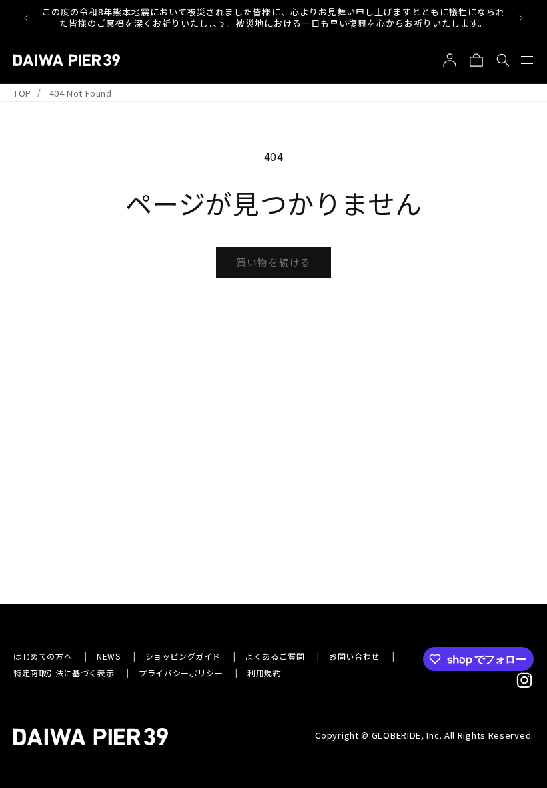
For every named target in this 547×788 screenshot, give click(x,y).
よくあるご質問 (274, 656)
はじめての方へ (42, 656)
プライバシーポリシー (181, 672)
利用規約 (264, 672)
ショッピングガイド (183, 656)
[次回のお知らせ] (521, 18)
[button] (527, 60)
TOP (22, 93)
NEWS (108, 656)
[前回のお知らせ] (26, 18)
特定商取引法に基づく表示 (63, 672)
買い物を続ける (273, 262)
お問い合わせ (354, 656)
